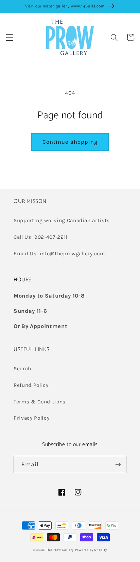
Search (22, 369)
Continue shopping (70, 142)
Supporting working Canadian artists (62, 220)
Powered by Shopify (91, 550)
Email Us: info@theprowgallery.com (59, 254)
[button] (9, 37)
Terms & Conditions (40, 402)
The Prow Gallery (60, 550)
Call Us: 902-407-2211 (41, 237)
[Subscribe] (118, 464)
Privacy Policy (31, 418)
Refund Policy (31, 385)
